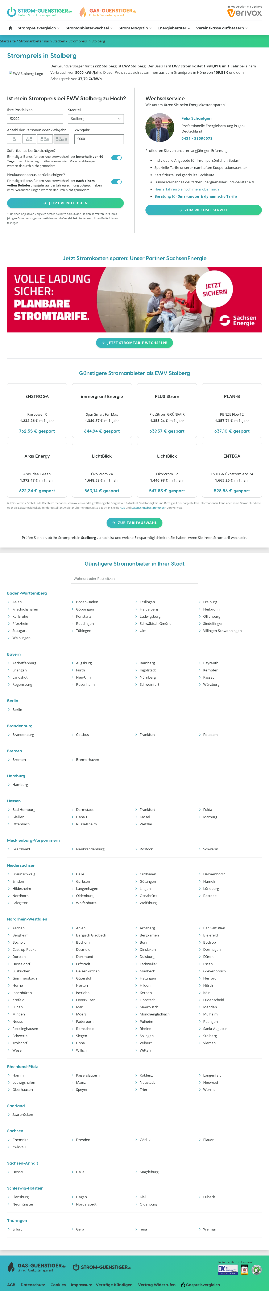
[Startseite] (10, 28)
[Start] (107, 12)
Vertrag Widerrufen (157, 1284)
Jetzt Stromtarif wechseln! (137, 342)
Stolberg (87, 41)
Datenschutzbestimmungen (148, 508)
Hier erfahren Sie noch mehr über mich (186, 189)
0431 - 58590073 (197, 138)
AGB (122, 508)
